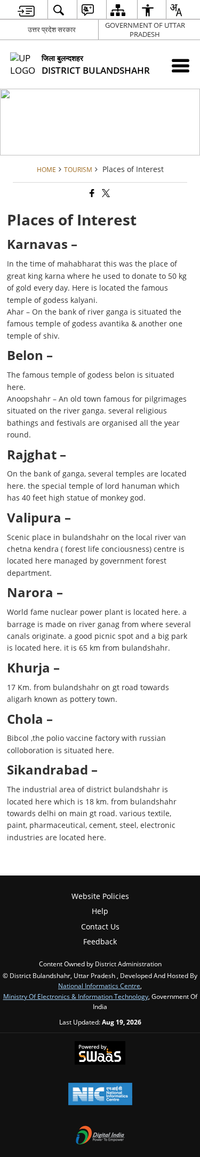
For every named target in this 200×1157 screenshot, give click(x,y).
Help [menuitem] (100, 911)
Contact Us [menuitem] (100, 926)
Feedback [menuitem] (100, 941)
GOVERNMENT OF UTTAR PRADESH (145, 29)
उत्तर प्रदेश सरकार (52, 29)
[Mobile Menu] (180, 65)
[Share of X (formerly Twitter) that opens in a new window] (105, 193)
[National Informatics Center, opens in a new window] (100, 1095)
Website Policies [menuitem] (100, 896)
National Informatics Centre (99, 985)
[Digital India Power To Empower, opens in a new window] (100, 1136)
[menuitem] (26, 10)
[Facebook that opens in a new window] (91, 193)
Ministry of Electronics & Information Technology (75, 996)
